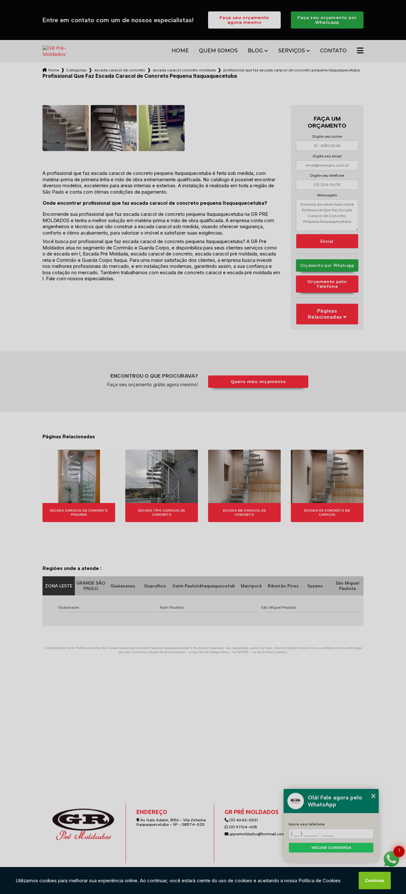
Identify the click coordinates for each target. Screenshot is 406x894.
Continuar (374, 880)
